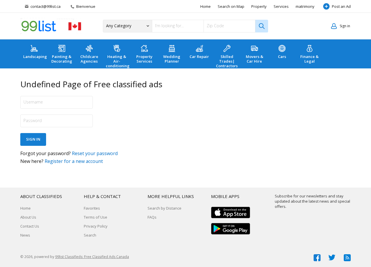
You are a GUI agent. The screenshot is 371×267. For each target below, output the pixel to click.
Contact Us (29, 226)
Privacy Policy (96, 226)
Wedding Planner (171, 59)
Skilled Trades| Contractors (227, 61)
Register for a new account (74, 161)
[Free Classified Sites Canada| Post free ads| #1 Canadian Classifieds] (50, 26)
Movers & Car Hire (254, 59)
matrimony (305, 6)
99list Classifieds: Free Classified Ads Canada (92, 256)
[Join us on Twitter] (332, 257)
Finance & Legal (309, 59)
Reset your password (95, 153)
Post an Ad (341, 6)
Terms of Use (95, 217)
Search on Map (231, 6)
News (25, 235)
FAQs (152, 217)
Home (205, 6)
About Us (28, 217)
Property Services (144, 59)
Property (259, 6)
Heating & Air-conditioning (118, 61)
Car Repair (199, 56)
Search (90, 235)
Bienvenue (85, 6)
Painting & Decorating (61, 59)
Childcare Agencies (89, 59)
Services (281, 6)
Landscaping (35, 56)
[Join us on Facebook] (317, 257)
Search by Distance (164, 208)
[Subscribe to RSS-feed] (347, 257)
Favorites (92, 208)
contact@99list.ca (45, 6)
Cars (282, 56)
